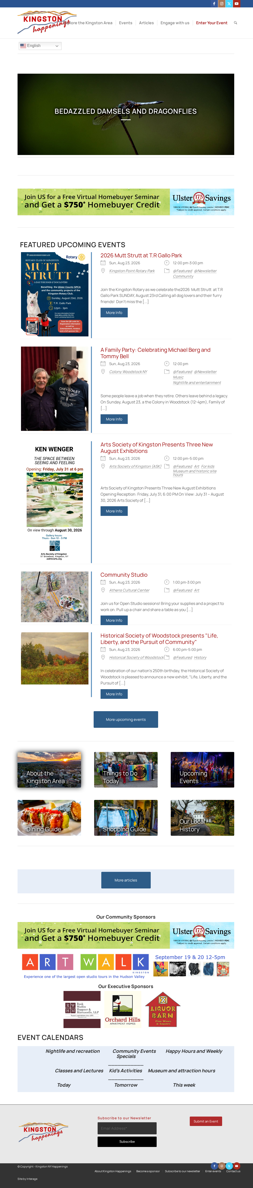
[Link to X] (229, 3)
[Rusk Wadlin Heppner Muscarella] (82, 1026)
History (200, 657)
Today (63, 1085)
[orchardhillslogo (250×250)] (122, 1026)
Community (183, 276)
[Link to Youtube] (236, 3)
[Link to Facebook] (214, 3)
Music (178, 377)
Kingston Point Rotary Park (131, 270)
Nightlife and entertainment (197, 382)
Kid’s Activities (125, 1070)
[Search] (235, 22)
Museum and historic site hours (194, 472)
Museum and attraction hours (182, 1070)
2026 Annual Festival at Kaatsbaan (125, 111)
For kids (207, 466)
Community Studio (124, 574)
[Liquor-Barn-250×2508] (163, 1026)
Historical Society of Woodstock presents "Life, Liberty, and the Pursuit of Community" (159, 639)
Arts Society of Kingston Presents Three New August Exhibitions (157, 448)
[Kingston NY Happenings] (47, 22)
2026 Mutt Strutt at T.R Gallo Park (141, 255)
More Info (114, 312)
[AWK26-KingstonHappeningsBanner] (126, 978)
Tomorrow (125, 1085)
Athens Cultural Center (129, 590)
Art (196, 466)
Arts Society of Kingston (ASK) (135, 466)
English (33, 46)
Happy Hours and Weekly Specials (169, 1053)
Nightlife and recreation (71, 1051)
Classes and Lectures (68, 1070)
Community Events (134, 1051)
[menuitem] (88, 22)
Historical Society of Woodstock (136, 657)
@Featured (182, 270)
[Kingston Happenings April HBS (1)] (126, 214)
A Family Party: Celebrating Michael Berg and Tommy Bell (156, 353)
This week (184, 1085)
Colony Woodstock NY (128, 371)
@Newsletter (205, 270)
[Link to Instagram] (221, 3)
